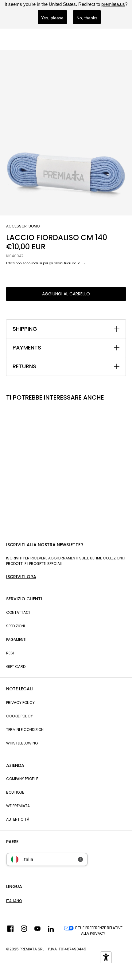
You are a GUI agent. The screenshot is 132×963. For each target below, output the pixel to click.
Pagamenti (16, 639)
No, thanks (86, 17)
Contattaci (18, 612)
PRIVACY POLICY (20, 702)
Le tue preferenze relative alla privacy (98, 930)
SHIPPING (25, 329)
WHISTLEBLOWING (22, 743)
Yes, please (52, 17)
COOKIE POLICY (19, 716)
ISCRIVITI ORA (21, 576)
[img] (10, 931)
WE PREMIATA (18, 805)
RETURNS (24, 366)
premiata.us (113, 4)
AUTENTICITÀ (17, 819)
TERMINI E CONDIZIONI (25, 729)
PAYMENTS (27, 348)
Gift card (15, 666)
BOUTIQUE (15, 792)
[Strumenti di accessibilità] (106, 957)
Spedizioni (15, 626)
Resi (10, 653)
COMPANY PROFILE (22, 778)
